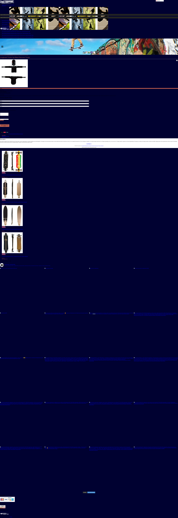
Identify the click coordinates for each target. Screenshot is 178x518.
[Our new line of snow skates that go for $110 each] (22, 290)
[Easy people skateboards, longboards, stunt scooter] (22, 424)
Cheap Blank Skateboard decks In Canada (9, 26)
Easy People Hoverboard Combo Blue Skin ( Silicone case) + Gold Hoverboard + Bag (16, 31)
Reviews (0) (4, 137)
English (158, 0)
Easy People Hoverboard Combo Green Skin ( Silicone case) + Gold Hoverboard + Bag (16, 33)
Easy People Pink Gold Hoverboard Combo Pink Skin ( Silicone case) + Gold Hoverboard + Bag (17, 35)
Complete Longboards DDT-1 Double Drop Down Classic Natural (15, 256)
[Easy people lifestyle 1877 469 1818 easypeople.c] (22, 379)
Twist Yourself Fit (4, 24)
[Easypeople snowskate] (67, 290)
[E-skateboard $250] (22, 335)
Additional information (5, 136)
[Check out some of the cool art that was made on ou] (67, 335)
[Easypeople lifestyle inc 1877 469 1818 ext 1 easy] (111, 379)
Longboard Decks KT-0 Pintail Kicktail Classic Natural (12, 229)
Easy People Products (5, 55)
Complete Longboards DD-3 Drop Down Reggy (11, 174)
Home (1, 55)
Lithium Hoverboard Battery (6, 22)
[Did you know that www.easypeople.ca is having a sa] (111, 335)
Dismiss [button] (11, 516)
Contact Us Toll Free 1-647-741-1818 (5, 14)
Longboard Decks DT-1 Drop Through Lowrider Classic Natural (14, 202)
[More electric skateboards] (111, 290)
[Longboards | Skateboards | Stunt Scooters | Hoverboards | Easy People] (58, 29)
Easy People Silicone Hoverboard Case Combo (10, 29)
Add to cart (1, 120)
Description (4, 135)
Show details (4, 173)
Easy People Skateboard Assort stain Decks (9, 20)
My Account (4, 5)
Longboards (11, 55)
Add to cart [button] (3, 172)
